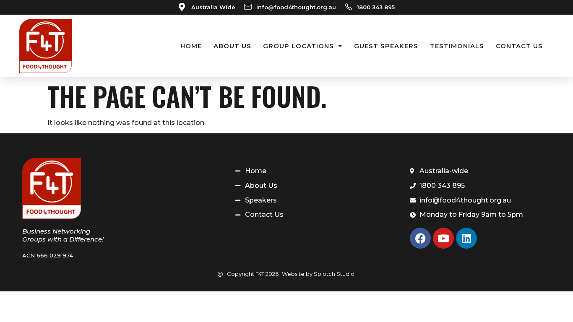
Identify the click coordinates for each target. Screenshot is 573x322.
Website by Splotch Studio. (319, 273)
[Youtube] (443, 238)
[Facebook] (420, 238)
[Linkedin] (466, 238)
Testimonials (457, 46)
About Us (232, 46)
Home (191, 46)
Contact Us (519, 46)
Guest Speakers (386, 46)
